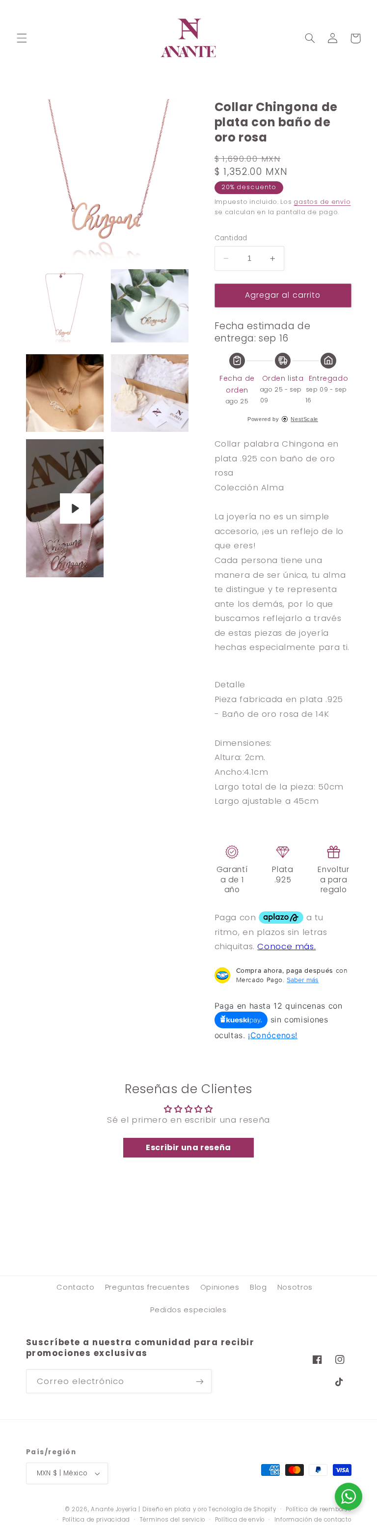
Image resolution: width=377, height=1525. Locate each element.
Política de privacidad (96, 1520)
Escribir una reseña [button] (188, 1147)
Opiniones (220, 1287)
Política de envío (240, 1520)
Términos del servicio (172, 1520)
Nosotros (295, 1287)
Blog (258, 1287)
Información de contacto (312, 1520)
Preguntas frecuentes (147, 1287)
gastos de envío (322, 202)
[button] (21, 38)
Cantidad (231, 238)
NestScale (304, 419)
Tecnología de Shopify (242, 1509)
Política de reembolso (318, 1509)
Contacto (75, 1287)
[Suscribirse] (199, 1381)
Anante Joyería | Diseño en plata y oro (149, 1509)
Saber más (303, 980)
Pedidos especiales (188, 1310)
